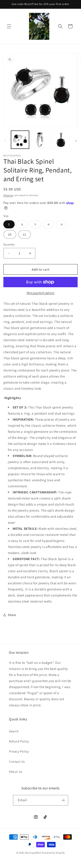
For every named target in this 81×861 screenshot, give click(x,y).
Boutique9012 (33, 852)
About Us (15, 772)
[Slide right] (76, 141)
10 (9, 234)
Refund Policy (19, 741)
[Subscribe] (63, 800)
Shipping (8, 195)
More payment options (40, 292)
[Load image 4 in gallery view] (40, 140)
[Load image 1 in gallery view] (20, 140)
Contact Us (17, 761)
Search (14, 731)
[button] (9, 26)
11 (24, 234)
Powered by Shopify (53, 852)
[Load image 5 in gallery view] (61, 140)
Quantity (9, 244)
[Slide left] (5, 141)
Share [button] (12, 615)
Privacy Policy (19, 751)
